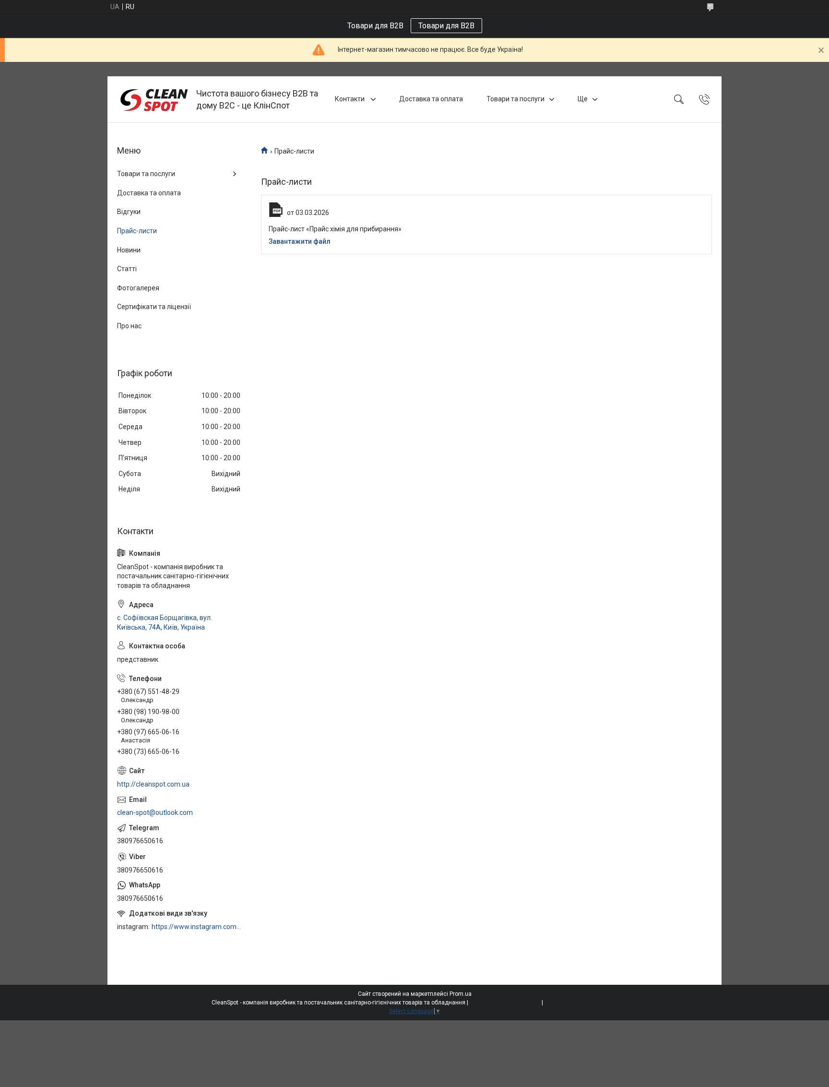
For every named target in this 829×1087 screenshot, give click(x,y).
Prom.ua (461, 994)
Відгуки (129, 211)
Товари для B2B (446, 25)
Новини (129, 250)
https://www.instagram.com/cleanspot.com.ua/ (197, 927)
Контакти (350, 99)
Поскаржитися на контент (505, 1002)
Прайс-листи (137, 231)
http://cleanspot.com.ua (153, 784)
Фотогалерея (138, 288)
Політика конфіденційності (581, 1002)
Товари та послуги (515, 99)
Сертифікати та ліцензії (154, 307)
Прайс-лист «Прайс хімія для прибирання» (335, 229)
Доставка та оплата (431, 99)
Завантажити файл (300, 241)
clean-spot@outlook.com (155, 812)
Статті (127, 269)
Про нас (129, 326)
